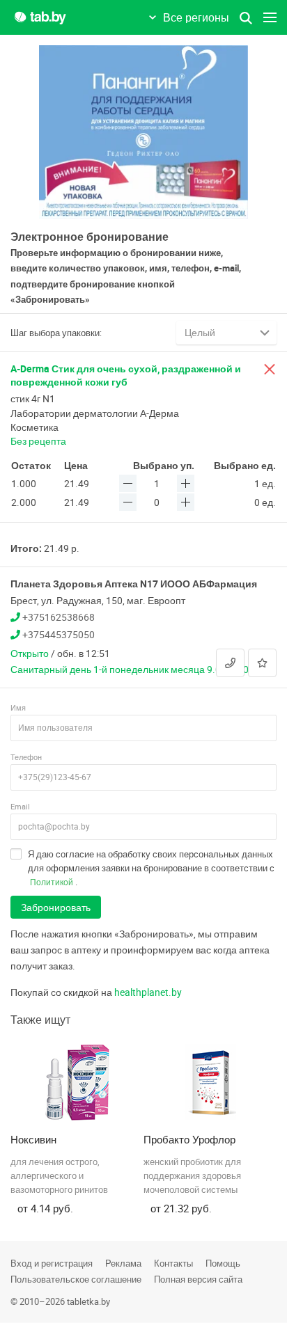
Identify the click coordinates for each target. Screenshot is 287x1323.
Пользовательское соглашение (75, 1279)
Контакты (173, 1263)
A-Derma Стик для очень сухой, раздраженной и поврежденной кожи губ (125, 375)
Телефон (26, 757)
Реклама (123, 1263)
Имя (18, 707)
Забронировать (56, 907)
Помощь (222, 1263)
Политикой (51, 881)
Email (20, 806)
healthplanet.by (148, 992)
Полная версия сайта (198, 1279)
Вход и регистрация (51, 1263)
